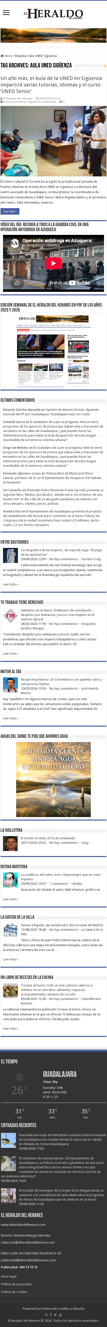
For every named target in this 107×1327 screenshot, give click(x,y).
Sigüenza (33, 101)
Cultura (8, 101)
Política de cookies (14, 1292)
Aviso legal (8, 1276)
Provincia (20, 101)
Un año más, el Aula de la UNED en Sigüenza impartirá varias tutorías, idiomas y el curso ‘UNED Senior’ (51, 84)
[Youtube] (60, 1315)
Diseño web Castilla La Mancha (62, 1309)
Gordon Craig (91, 559)
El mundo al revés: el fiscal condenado (48, 838)
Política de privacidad (16, 1284)
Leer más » (9, 211)
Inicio (7, 56)
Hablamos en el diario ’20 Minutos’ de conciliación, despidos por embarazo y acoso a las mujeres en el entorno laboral (57, 614)
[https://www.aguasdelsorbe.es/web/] (53, 35)
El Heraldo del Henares (18, 98)
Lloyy (85, 843)
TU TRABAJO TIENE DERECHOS (21, 602)
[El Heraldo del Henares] (53, 13)
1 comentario (58, 883)
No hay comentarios (63, 559)
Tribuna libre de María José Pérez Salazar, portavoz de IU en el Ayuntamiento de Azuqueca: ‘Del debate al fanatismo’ (52, 477)
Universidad (48, 101)
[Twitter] (55, 1315)
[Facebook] (50, 1315)
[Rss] (46, 1315)
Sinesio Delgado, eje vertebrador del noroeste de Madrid (62, 925)
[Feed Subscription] (105, 66)
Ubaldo (77, 883)
